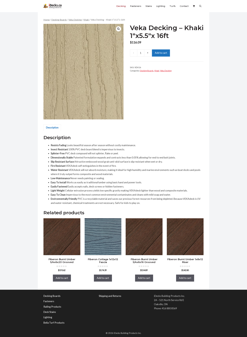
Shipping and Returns (110, 295)
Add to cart (161, 52)
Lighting (160, 6)
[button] (200, 6)
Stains (149, 6)
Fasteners (135, 6)
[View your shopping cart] (194, 6)
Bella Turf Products (53, 322)
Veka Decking (75, 19)
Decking (121, 6)
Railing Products (52, 306)
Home (46, 19)
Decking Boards (59, 19)
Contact (184, 6)
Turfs (173, 6)
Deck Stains (49, 311)
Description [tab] (52, 127)
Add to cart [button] (62, 277)
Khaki (86, 19)
